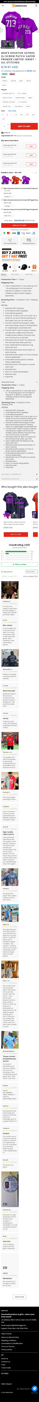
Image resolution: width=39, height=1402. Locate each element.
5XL (3, 119)
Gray (21, 81)
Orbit (30, 98)
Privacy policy (6, 1349)
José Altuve (7, 98)
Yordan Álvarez (8, 102)
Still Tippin (22, 93)
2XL (21, 114)
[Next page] (37, 30)
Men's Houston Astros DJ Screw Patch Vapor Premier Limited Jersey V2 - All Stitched (14, 523)
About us (4, 1358)
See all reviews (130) (19, 548)
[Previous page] (1, 30)
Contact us (5, 1361)
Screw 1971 (6, 106)
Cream (13, 81)
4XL (33, 114)
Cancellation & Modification (12, 1343)
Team (28, 106)
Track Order (6, 1368)
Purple (5, 81)
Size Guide (12, 111)
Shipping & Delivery (8, 1340)
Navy (4, 85)
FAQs (3, 1365)
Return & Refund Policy (10, 1337)
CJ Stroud (23, 102)
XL (16, 114)
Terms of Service (7, 1346)
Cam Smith (18, 106)
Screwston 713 (8, 93)
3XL (27, 114)
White (29, 81)
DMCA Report (6, 1384)
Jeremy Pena (20, 98)
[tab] (1, 48)
